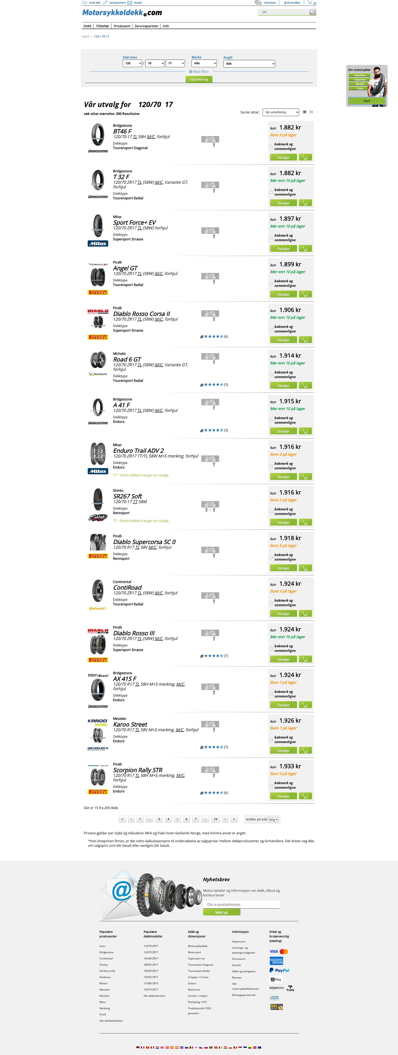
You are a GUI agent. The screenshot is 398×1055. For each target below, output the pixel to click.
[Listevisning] (304, 112)
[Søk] (312, 12)
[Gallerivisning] (311, 112)
